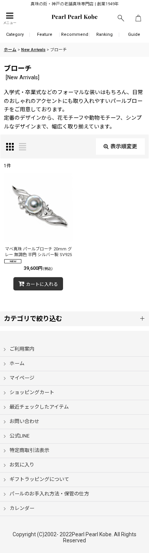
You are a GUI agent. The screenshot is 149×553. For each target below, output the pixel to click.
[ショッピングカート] (138, 18)
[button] (9, 18)
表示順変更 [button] (123, 146)
